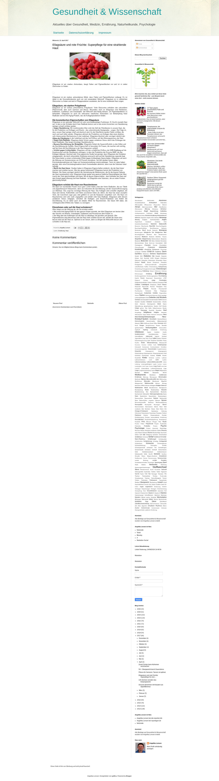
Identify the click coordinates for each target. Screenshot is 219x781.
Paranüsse (152, 413)
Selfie (145, 454)
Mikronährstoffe (151, 379)
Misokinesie (155, 381)
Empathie (164, 262)
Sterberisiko (153, 464)
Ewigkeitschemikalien (141, 282)
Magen (157, 370)
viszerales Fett (162, 491)
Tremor (164, 478)
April (140, 662)
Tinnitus (155, 476)
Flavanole (138, 286)
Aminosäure (138, 211)
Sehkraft (154, 449)
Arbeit (156, 213)
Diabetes (147, 256)
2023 (139, 618)
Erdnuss (164, 271)
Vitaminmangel (139, 495)
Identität (164, 325)
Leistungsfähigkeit (146, 364)
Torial (139, 532)
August (141, 650)
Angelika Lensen (155, 743)
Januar (141, 696)
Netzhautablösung (161, 402)
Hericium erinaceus (157, 314)
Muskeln (164, 389)
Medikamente (140, 375)
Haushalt (151, 310)
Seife (136, 452)
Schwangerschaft (140, 447)
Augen (164, 219)
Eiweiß (143, 262)
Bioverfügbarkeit (139, 234)
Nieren (164, 404)
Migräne (143, 379)
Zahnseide (163, 503)
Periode (147, 417)
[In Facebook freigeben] (86, 228)
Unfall (165, 482)
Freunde (153, 288)
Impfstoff (137, 329)
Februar (142, 693)
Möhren (157, 383)
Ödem (161, 409)
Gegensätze (163, 293)
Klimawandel (163, 342)
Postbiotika (163, 423)
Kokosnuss (145, 347)
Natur (136, 400)
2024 (139, 615)
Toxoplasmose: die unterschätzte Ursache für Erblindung (156, 128)
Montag (164, 383)
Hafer (150, 308)
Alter (155, 207)
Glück (159, 304)
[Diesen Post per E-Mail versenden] (79, 228)
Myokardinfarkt (154, 392)
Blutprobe (164, 239)
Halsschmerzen (157, 308)
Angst (146, 211)
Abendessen (138, 200)
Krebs (144, 358)
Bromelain (164, 241)
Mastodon (138, 555)
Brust (146, 243)
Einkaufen (145, 260)
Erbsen (152, 271)
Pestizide (137, 421)
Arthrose (137, 217)
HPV (165, 323)
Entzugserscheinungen (149, 269)
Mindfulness (138, 381)
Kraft (165, 353)
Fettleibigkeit (145, 284)
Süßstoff (164, 469)
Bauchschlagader (161, 226)
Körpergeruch (150, 351)
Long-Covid (156, 366)
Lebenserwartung (140, 362)
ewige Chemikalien (159, 280)
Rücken (150, 432)
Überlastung (153, 482)
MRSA (143, 385)
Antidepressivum (139, 213)
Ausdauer (148, 221)
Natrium (155, 398)
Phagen (154, 421)
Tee (149, 474)
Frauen (145, 289)
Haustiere (158, 310)
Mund (146, 387)
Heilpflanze (147, 312)
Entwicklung (138, 269)
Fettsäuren (153, 284)
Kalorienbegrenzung (141, 340)
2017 (139, 636)
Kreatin (164, 355)
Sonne (145, 458)
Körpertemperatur (158, 353)
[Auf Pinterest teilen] (88, 228)
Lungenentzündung (145, 370)
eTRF (165, 278)
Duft (141, 258)
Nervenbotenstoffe (140, 402)
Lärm (157, 359)
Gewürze (149, 301)
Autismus (157, 221)
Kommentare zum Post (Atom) (71, 307)
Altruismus (155, 209)
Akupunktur (157, 205)
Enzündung (138, 271)
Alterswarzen (138, 209)
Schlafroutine (139, 441)
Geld (147, 297)
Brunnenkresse (139, 243)
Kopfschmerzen (162, 349)
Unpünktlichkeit (139, 484)
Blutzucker (144, 241)
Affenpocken (148, 205)
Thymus (137, 476)
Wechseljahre (162, 497)
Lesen (165, 364)
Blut (155, 234)
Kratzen (152, 355)
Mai (140, 659)
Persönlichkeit (139, 419)
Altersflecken (163, 207)
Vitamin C (151, 493)
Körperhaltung (139, 353)
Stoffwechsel (160, 467)
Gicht (136, 304)
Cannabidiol (159, 243)
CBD (165, 243)
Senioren (157, 454)
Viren (144, 491)
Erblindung (145, 271)
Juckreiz (164, 336)
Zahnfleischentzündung (142, 503)
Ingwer (149, 332)
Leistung (137, 364)
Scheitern (155, 434)
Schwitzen (148, 449)
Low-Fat (137, 368)
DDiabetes (146, 254)
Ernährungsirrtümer (140, 276)
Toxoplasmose (139, 478)
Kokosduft (138, 347)
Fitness (164, 284)
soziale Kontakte (159, 460)
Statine (143, 464)
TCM (146, 474)
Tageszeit (164, 471)
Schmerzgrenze (162, 443)
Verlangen (138, 489)
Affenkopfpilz (138, 205)
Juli (140, 653)
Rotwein (145, 432)
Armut (143, 215)
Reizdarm (148, 430)
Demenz (153, 254)
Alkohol (164, 205)
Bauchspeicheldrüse (141, 228)
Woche (156, 499)
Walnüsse (164, 495)
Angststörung (154, 211)
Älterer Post (123, 303)
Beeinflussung (154, 228)
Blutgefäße (138, 239)
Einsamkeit (159, 260)
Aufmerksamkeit (154, 219)
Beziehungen (139, 232)
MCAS (165, 372)
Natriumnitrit (163, 398)
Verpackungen (146, 489)
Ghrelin (164, 301)
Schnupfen (154, 445)
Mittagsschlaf (138, 383)
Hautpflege (138, 312)
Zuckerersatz (145, 508)
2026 (139, 609)
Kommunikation (154, 347)
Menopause (153, 377)
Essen (142, 278)
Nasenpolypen (162, 396)
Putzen (148, 428)
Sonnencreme (152, 458)
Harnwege (144, 310)
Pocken (137, 423)
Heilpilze (156, 312)
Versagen (153, 489)
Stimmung (164, 464)
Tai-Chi (137, 474)
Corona (143, 251)
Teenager (154, 474)
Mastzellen (156, 372)
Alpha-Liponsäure (147, 207)
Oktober (142, 644)
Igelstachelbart (139, 327)
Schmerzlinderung (140, 445)
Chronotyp (163, 249)
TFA (165, 474)
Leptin (155, 364)
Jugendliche (138, 338)
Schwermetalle (139, 449)
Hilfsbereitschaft (162, 321)
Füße (155, 291)
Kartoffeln (159, 340)
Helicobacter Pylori (140, 314)
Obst (157, 409)
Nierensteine (149, 406)
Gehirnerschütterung (151, 295)
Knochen (137, 345)
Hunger (142, 325)
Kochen (144, 345)
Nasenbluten (152, 396)
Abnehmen (163, 200)
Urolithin (158, 484)
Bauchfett (152, 226)
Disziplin (158, 256)
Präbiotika (138, 426)
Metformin (138, 379)
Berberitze (138, 230)
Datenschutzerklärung (81, 32)
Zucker (137, 508)
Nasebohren (143, 396)
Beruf (144, 230)
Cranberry (158, 251)
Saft (141, 434)
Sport (165, 462)
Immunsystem (151, 328)
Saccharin (164, 432)
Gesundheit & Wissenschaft (106, 12)
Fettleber (137, 284)
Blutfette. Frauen (161, 236)
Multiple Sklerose (161, 385)
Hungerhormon (150, 325)
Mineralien (147, 381)
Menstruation (163, 377)
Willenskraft (145, 499)
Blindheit (149, 234)
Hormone (160, 323)
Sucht (151, 469)
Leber (165, 362)
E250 (152, 258)
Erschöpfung (163, 276)
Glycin (165, 304)
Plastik (164, 421)
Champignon (138, 245)
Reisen (143, 430)
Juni (140, 656)
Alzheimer (163, 209)
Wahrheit (157, 495)
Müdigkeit (153, 385)
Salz (144, 434)
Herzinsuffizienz (162, 319)
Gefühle (155, 293)
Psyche (164, 426)
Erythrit (137, 278)
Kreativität (138, 357)
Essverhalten (158, 278)
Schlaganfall (163, 441)
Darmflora (138, 254)
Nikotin (156, 406)
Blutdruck (145, 236)
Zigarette (144, 505)
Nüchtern (147, 409)
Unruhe (146, 484)
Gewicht (137, 301)
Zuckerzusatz (155, 508)
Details (137, 256)
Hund (136, 325)
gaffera (114, 776)
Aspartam (143, 217)
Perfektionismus (139, 417)
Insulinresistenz (139, 334)
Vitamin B (137, 493)
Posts (140, 44)
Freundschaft (163, 288)
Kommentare (142, 48)
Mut (147, 392)
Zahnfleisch (163, 501)
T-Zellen (153, 471)
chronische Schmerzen (151, 249)
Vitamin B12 (144, 493)
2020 (139, 627)
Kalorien (164, 338)
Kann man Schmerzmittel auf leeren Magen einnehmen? (155, 145)
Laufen (164, 359)
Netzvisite (140, 530)
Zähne (154, 501)
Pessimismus (163, 419)
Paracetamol (145, 413)
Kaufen (137, 342)
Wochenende (163, 499)
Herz (165, 314)
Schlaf (151, 437)
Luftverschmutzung (156, 368)
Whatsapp (138, 499)
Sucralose (157, 469)
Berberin (164, 228)
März (141, 690)
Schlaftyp (155, 441)
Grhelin (164, 306)
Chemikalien (163, 245)
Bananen (137, 226)
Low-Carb (164, 366)
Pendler (164, 415)
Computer (138, 251)
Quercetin (155, 428)
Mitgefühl (164, 381)
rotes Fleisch (138, 432)
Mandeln (137, 372)
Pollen (142, 423)
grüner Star (143, 308)
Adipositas (163, 202)
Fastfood (154, 282)
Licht (143, 366)
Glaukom (142, 304)
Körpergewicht (162, 351)
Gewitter (143, 301)
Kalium (159, 338)
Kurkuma (151, 357)
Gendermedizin (153, 299)
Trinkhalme (144, 480)
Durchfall (146, 258)
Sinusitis (137, 456)
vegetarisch (148, 486)
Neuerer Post (57, 303)
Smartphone (163, 456)
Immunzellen (163, 327)
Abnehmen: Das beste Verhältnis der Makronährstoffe (154, 162)
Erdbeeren (158, 271)
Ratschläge (163, 428)
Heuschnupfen (151, 321)
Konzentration (152, 349)
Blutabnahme (163, 234)
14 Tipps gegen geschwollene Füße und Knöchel (155, 109)
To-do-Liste (163, 476)
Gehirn (142, 295)
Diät (153, 256)
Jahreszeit (149, 336)
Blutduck (151, 236)
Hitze (141, 323)
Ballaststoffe (163, 224)
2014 (139, 706)
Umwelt (160, 482)
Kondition (164, 347)
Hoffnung (146, 323)
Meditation (153, 375)
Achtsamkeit (153, 202)
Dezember (143, 638)
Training (147, 478)
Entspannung (162, 266)
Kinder (143, 342)
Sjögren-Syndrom (152, 456)
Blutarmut (137, 236)
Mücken (147, 385)
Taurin (142, 474)
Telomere (160, 474)
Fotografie (138, 288)
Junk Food (149, 338)
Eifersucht (138, 260)
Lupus (153, 370)
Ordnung (164, 411)
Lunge (137, 370)
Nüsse (153, 409)
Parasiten (159, 413)
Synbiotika (147, 471)
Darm (164, 251)
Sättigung (149, 434)
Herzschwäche (139, 321)
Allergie (137, 207)
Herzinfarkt (153, 319)
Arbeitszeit (138, 215)
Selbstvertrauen (162, 452)
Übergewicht (144, 482)
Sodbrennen (138, 458)
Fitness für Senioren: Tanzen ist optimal (152, 672)
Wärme (143, 497)
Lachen (158, 357)
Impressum (105, 32)
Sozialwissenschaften (141, 462)
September (143, 647)
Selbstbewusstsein (147, 452)
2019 (139, 630)
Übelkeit (137, 482)
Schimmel (145, 437)
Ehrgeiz (157, 258)
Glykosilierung (139, 306)
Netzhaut (150, 402)
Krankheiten (145, 355)
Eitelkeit (137, 262)
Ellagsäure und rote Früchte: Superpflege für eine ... (148, 676)
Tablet (158, 471)
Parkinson (138, 415)
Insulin (165, 332)
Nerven (164, 400)
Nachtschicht (138, 394)
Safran (137, 434)
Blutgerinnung (146, 239)
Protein (155, 426)
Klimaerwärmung (152, 342)
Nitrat (160, 406)
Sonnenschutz (162, 458)
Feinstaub (161, 282)
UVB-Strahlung (115, 150)
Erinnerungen (139, 274)
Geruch (164, 299)
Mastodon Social (142, 540)
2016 (139, 700)
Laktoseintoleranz (140, 359)
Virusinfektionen (152, 491)
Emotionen (156, 262)
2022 (139, 621)
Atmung (137, 219)
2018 (139, 633)
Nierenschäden (139, 406)
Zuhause (164, 508)
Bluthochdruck (156, 239)
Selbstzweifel (138, 454)
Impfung (145, 329)
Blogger (128, 776)
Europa (146, 280)
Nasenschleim (139, 398)
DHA (141, 256)
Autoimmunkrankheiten (141, 224)
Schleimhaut (138, 443)
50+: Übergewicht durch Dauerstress (151, 669)
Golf (160, 306)
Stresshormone (144, 469)
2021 (139, 624)
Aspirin (149, 217)
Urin (150, 484)
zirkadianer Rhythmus (155, 505)
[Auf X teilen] (84, 228)
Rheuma (164, 430)
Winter (151, 499)
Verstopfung (138, 491)
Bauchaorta (144, 226)
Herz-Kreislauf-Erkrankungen (145, 317)
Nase (136, 396)
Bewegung (163, 230)
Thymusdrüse (146, 476)
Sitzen (143, 456)
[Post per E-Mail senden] (75, 227)
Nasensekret (148, 398)
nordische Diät (139, 409)
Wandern (137, 497)
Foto (165, 286)
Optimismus (154, 411)
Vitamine (163, 493)
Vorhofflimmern (149, 495)
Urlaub (154, 484)
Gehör (160, 295)
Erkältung (149, 274)
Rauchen (137, 430)
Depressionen (162, 254)
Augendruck (138, 221)
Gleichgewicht (151, 304)
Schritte (164, 445)
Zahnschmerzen (154, 503)
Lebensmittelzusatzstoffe (154, 362)
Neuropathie (138, 404)
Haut (67, 230)
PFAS (143, 421)
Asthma (156, 217)
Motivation (138, 385)
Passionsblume (155, 415)
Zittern (165, 505)
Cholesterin (151, 247)
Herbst (148, 314)
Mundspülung (139, 389)
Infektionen (139, 332)
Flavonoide (145, 286)
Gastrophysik (138, 293)
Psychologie (139, 428)
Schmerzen (150, 443)
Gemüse (137, 299)
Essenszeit (149, 278)
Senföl (150, 454)
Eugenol (137, 280)
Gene (160, 299)
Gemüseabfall (145, 299)
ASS (152, 217)
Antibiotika (163, 211)
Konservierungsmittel (141, 349)
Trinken (137, 480)
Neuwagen (157, 404)
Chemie (155, 245)
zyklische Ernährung (151, 510)
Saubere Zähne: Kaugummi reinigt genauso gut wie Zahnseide (156, 179)
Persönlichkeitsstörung (151, 419)
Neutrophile (148, 404)
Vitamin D (157, 493)
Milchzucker (163, 379)
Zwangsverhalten (140, 510)
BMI (150, 241)
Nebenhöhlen (143, 400)
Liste (146, 366)
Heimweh (164, 312)
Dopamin (164, 256)
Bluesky (139, 535)
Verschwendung (162, 489)
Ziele (139, 505)
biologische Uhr (149, 232)
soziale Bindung (141, 460)
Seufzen (164, 454)
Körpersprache (148, 353)
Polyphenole (149, 423)
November (143, 641)
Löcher (151, 366)
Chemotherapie (139, 247)
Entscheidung (153, 266)
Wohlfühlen (138, 501)
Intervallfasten (139, 336)
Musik (147, 389)
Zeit (136, 505)
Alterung (147, 209)
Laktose (164, 357)
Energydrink (163, 264)
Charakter (147, 245)
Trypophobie (163, 480)
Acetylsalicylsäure (140, 202)
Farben (150, 282)
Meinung (145, 377)
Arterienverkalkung (151, 215)
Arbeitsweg (163, 213)
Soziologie (151, 462)
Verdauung (157, 486)
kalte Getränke (151, 340)
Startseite (58, 32)
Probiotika (147, 426)
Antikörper (149, 213)
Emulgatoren (138, 264)
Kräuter (158, 355)
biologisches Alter (161, 232)
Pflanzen (148, 421)
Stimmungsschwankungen (142, 467)
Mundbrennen (153, 387)
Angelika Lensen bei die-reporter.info (149, 718)
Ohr (165, 409)
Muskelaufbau (155, 389)
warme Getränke (151, 497)
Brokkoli (158, 241)
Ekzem (149, 262)
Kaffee (155, 338)
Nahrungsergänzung (156, 394)
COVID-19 (150, 251)
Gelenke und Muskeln (158, 297)
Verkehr (164, 486)
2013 (139, 709)
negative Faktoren (154, 400)
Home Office (153, 323)
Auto (165, 221)
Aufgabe (144, 219)
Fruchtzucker (138, 291)
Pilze (159, 421)
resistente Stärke (156, 430)
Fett (165, 282)
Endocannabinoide (151, 264)
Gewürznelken (157, 301)
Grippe (137, 308)
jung (144, 338)
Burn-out (151, 243)
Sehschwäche (162, 449)
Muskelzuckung (139, 392)
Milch (158, 379)
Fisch (159, 284)
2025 (139, 612)
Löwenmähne (145, 368)
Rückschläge (156, 432)
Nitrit (165, 406)
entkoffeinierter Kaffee (141, 266)
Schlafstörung (147, 441)
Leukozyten (138, 366)
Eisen (165, 260)
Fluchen (152, 286)
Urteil (162, 484)
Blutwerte (137, 241)
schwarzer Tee (152, 447)
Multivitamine (139, 387)
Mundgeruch (163, 387)
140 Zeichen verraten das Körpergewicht (147, 681)
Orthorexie (138, 413)
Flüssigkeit (159, 286)
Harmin (137, 310)
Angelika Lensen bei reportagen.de (149, 721)
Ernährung (61, 230)
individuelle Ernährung (159, 329)
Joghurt (157, 336)
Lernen (160, 364)
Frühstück (148, 291)
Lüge (165, 368)
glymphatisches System (151, 306)
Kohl (154, 345)
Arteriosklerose (162, 215)
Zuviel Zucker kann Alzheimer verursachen (149, 665)
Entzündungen (161, 269)
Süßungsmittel (139, 471)
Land (150, 359)
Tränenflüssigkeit (156, 478)
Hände (165, 308)
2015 (139, 703)
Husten (158, 325)
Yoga (146, 501)
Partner (146, 415)
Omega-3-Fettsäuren (141, 411)
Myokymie (164, 392)
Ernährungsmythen (152, 276)
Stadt (136, 464)
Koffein (150, 345)
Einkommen (151, 260)
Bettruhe (155, 230)
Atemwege (163, 217)
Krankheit (137, 355)
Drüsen (137, 258)
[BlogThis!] (81, 228)
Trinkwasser (153, 480)
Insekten (156, 332)
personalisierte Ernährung (159, 417)
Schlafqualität (163, 439)
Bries (153, 241)
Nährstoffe (146, 394)
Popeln (156, 423)
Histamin (137, 323)
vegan (142, 486)
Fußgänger (163, 291)
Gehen (137, 295)
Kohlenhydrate (162, 345)
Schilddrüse (138, 437)
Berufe (149, 230)
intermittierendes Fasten (158, 334)
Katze (165, 340)
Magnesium (163, 370)
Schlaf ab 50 (158, 437)
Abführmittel (150, 200)
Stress (137, 469)
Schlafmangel (152, 439)
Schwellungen (162, 447)
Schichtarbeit (163, 434)
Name (165, 394)
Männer (146, 372)
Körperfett (138, 351)
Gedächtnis (147, 293)
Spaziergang (158, 462)
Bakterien (154, 224)
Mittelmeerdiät (149, 383)
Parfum (164, 413)
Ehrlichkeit (164, 258)
